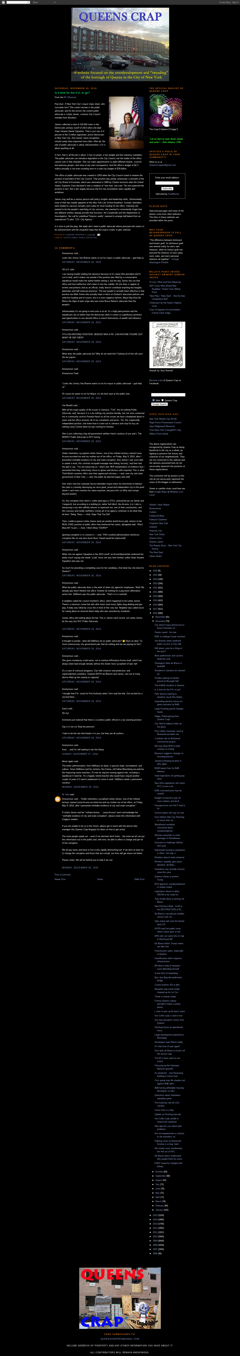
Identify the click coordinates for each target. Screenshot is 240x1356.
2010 (155, 1236)
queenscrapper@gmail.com (120, 1339)
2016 (155, 613)
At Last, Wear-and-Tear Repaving (165, 282)
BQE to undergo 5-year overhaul (170, 636)
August (159, 1180)
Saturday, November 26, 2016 (81, 262)
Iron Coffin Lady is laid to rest (169, 1015)
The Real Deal (156, 552)
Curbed (152, 512)
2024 (155, 579)
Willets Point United (158, 434)
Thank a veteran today (165, 996)
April (157, 1197)
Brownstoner (155, 508)
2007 (155, 1249)
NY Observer (70, 97)
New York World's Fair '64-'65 (163, 419)
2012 (155, 1228)
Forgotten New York (158, 523)
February (159, 1205)
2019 (155, 600)
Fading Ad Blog (156, 516)
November (160, 621)
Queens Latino (156, 542)
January (159, 1210)
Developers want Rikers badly (169, 1042)
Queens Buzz (155, 538)
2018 (155, 604)
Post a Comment (63, 874)
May (157, 1193)
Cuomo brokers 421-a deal (167, 985)
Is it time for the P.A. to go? (168, 689)
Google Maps (160, 492)
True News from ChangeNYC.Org (165, 430)
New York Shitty (157, 534)
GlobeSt (153, 527)
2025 (155, 575)
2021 (155, 592)
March (158, 1201)
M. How (65, 794)
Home (100, 879)
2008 (155, 1245)
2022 (155, 587)
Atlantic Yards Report (159, 504)
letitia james (71, 237)
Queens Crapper (75, 235)
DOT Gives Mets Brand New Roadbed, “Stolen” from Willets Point (165, 289)
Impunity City (155, 530)
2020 (155, 596)
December (160, 617)
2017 (155, 609)
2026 (155, 570)
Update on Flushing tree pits (168, 1114)
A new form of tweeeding (166, 973)
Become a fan (156, 380)
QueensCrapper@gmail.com (162, 165)
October (159, 1171)
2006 (155, 1253)
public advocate (88, 237)
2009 (155, 1241)
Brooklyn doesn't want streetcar (169, 857)
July (157, 1184)
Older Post (139, 879)
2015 (155, 1215)
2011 (155, 1232)
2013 (155, 1224)
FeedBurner (173, 194)
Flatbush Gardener (158, 519)
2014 (155, 1219)
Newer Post (60, 879)
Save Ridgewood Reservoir (162, 426)
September (160, 1176)
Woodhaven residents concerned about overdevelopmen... (165, 827)
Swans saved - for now (165, 632)
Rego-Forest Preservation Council (165, 422)
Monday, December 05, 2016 (80, 867)
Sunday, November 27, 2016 (80, 754)
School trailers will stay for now (169, 813)
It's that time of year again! (167, 1046)
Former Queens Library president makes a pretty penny (168, 1004)
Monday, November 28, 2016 (80, 787)
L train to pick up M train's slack (170, 1011)
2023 (155, 583)
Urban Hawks (155, 556)
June (158, 1188)
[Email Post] (98, 235)
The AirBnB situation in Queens (169, 685)
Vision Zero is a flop (164, 1110)
